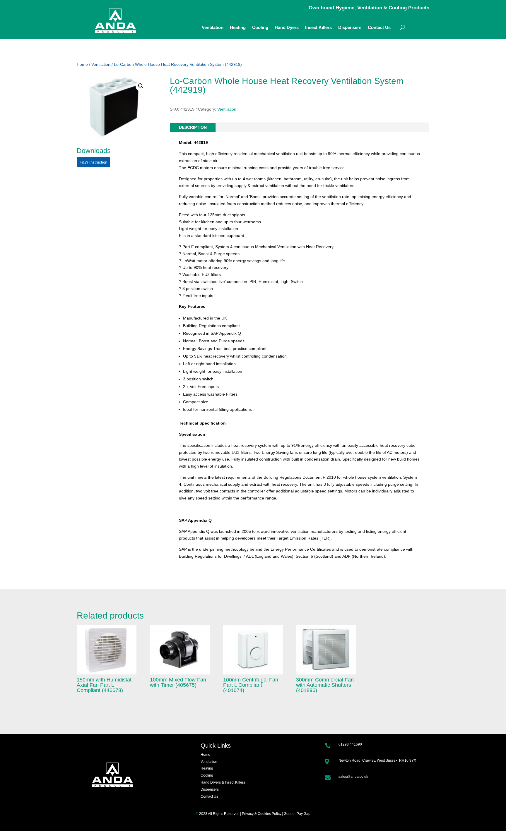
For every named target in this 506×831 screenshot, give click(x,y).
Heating (238, 27)
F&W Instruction (93, 162)
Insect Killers (318, 27)
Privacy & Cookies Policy (261, 814)
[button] (141, 86)
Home (82, 64)
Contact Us (379, 27)
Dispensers (349, 27)
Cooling (260, 27)
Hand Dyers (287, 27)
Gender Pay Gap (297, 814)
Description (193, 127)
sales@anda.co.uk (353, 777)
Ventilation (212, 27)
